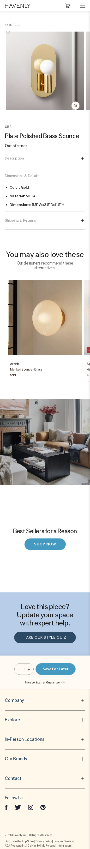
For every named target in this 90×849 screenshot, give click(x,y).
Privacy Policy (44, 841)
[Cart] (67, 6)
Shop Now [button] (45, 544)
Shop (8, 25)
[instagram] (30, 807)
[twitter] (18, 807)
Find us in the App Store (19, 841)
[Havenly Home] (18, 6)
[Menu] (80, 6)
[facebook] (6, 807)
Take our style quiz (45, 637)
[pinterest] (43, 807)
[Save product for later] (8, 35)
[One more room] (29, 669)
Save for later (55, 669)
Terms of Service (63, 841)
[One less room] (19, 669)
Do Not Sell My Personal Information (49, 845)
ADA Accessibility (15, 845)
